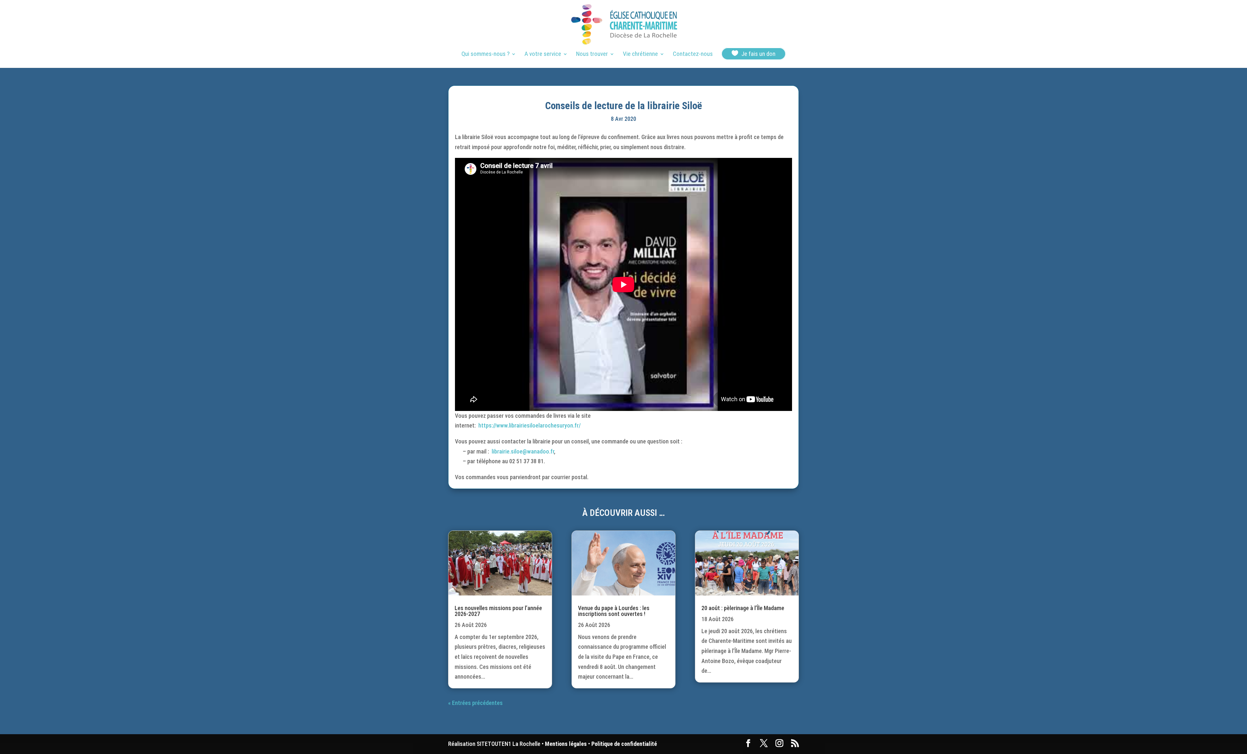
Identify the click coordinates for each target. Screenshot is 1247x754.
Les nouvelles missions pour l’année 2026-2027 (498, 611)
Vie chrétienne (640, 55)
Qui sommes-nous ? (485, 55)
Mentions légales (566, 743)
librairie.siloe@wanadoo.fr (523, 451)
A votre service (542, 55)
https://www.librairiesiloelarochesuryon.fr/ (529, 425)
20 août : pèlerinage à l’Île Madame (742, 608)
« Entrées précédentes (475, 702)
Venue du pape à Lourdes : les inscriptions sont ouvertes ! (613, 611)
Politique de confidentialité (624, 743)
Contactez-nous (693, 55)
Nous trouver (592, 55)
